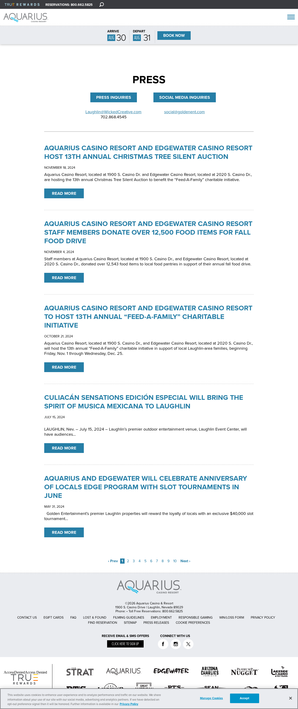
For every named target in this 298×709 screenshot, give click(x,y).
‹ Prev (113, 561)
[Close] (290, 698)
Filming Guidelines (128, 618)
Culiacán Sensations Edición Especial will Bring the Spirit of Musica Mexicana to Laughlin (143, 402)
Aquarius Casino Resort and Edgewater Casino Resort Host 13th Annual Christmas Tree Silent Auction (148, 152)
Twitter (188, 644)
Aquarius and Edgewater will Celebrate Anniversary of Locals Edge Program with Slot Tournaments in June (145, 487)
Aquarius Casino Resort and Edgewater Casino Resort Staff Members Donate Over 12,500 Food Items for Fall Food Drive (148, 232)
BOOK (174, 35)
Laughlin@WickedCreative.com (113, 111)
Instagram (175, 644)
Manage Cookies (211, 698)
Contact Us (27, 618)
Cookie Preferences (193, 623)
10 (175, 561)
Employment (161, 618)
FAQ (73, 618)
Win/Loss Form (231, 618)
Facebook (163, 644)
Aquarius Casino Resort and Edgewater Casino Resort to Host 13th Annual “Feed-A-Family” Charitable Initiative (148, 317)
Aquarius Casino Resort (27, 17)
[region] (149, 698)
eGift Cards (54, 618)
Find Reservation (102, 623)
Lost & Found (94, 618)
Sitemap (130, 623)
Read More (64, 193)
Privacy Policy (263, 618)
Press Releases (156, 623)
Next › (185, 561)
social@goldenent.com (184, 111)
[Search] (101, 4)
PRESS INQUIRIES (113, 97)
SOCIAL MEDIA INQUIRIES (184, 97)
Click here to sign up (125, 644)
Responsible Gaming (196, 618)
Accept (244, 698)
